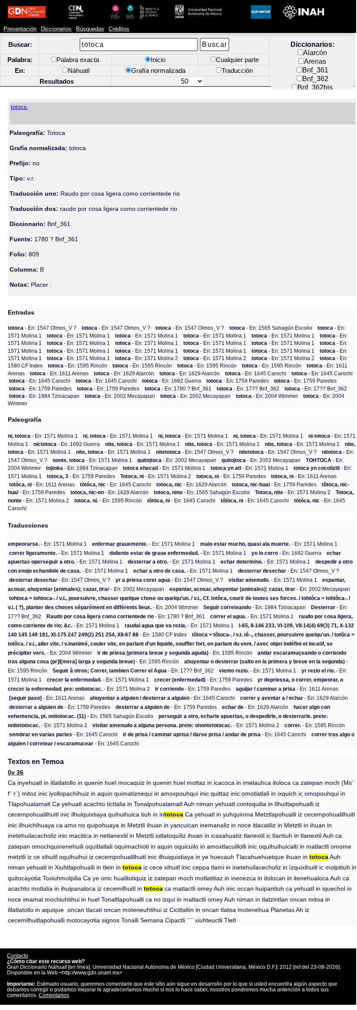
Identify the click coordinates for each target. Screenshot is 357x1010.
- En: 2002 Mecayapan (120, 396)
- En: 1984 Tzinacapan (44, 396)
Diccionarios (56, 29)
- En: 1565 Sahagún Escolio (270, 328)
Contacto (17, 955)
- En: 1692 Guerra (171, 381)
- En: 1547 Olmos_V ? (42, 328)
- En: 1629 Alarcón (124, 373)
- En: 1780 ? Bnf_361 (178, 388)
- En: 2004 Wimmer (267, 396)
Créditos (119, 29)
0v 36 (15, 772)
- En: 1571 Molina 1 (78, 335)
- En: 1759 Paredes (237, 381)
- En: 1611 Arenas (59, 373)
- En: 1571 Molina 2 (146, 358)
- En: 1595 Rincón (77, 365)
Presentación (19, 29)
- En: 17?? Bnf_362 (248, 388)
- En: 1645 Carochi (255, 373)
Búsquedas (90, 29)
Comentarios (54, 995)
